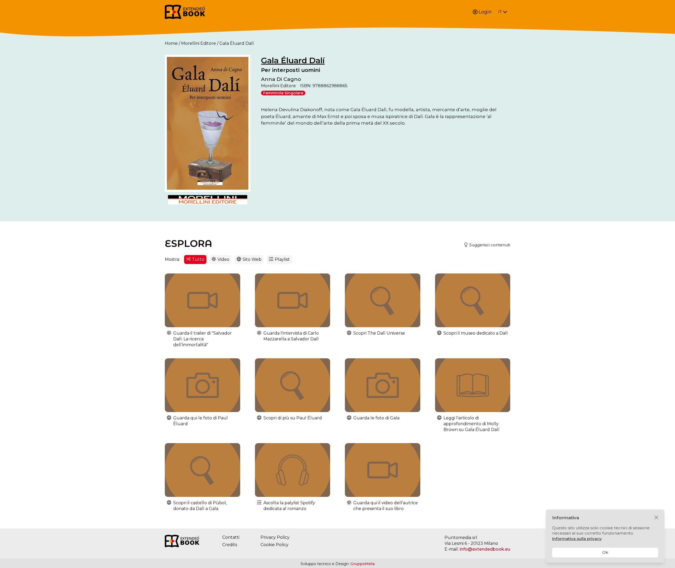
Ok (605, 552)
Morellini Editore (198, 43)
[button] (484, 245)
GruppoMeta (362, 563)
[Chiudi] (656, 517)
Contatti (230, 537)
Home (171, 43)
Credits (229, 544)
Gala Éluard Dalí (293, 60)
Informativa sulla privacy (577, 538)
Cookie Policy (274, 544)
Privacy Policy (275, 537)
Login (485, 12)
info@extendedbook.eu (485, 549)
